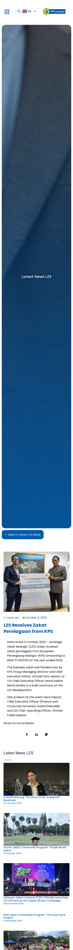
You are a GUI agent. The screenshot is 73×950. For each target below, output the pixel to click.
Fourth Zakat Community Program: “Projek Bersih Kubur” (35, 849)
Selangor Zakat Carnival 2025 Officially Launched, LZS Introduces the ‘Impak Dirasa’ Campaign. (36, 899)
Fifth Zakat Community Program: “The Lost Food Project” (34, 916)
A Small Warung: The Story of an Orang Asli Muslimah (31, 798)
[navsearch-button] (20, 11)
